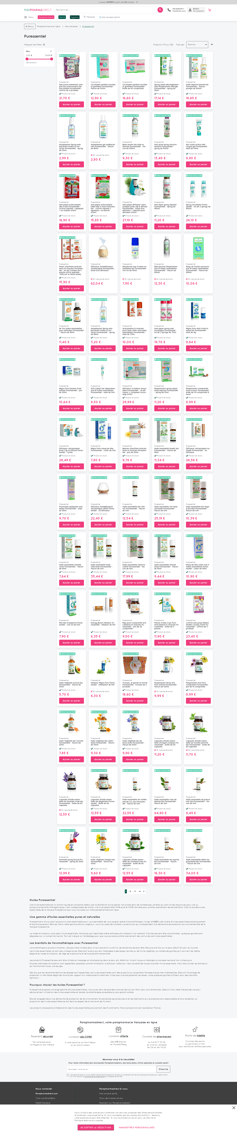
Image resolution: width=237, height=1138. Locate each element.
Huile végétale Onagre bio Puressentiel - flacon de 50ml (103, 862)
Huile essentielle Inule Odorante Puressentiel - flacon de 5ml (102, 567)
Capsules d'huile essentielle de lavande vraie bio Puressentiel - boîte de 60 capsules (71, 802)
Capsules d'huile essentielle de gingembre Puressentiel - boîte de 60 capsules (103, 802)
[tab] (38, 44)
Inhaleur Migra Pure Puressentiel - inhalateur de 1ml (103, 684)
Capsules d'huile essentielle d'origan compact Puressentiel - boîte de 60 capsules (166, 744)
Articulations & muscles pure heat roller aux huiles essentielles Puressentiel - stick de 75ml (134, 331)
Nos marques (71, 26)
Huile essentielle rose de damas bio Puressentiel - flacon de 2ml (165, 801)
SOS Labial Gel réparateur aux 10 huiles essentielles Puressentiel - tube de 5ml (103, 390)
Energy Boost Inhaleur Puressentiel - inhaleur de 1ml (103, 624)
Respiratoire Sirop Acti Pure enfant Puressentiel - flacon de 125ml (166, 685)
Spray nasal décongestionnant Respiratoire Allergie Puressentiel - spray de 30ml (166, 87)
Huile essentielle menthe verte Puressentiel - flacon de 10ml (71, 567)
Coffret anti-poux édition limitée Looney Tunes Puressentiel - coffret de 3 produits (197, 626)
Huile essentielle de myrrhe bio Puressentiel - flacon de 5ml (166, 862)
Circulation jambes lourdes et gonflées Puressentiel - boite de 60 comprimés (134, 87)
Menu (31, 17)
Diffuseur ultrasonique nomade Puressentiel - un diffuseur (198, 450)
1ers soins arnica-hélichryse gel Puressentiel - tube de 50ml (197, 146)
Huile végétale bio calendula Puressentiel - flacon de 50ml (102, 743)
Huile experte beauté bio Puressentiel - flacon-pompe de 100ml (197, 87)
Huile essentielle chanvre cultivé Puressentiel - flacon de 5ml (133, 567)
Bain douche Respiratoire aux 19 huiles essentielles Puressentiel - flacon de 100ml (165, 269)
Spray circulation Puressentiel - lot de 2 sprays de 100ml (198, 207)
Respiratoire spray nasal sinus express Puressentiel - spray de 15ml (166, 390)
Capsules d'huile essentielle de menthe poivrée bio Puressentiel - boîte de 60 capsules (198, 744)
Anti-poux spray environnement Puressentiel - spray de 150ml (165, 146)
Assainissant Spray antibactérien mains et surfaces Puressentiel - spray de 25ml (71, 147)
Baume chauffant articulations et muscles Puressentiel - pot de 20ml (134, 450)
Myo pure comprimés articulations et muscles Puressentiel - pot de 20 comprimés (134, 626)
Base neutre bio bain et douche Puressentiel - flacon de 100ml (134, 146)
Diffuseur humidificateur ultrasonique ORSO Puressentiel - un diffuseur (103, 509)
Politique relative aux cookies (89, 1120)
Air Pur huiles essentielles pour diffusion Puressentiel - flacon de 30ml (71, 330)
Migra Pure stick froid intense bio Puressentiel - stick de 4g (197, 330)
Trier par (180, 45)
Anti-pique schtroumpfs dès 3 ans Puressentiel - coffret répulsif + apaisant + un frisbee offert (71, 208)
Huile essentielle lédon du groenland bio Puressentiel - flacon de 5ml (198, 862)
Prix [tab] (28, 51)
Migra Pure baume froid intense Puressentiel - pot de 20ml (70, 390)
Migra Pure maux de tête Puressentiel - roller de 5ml (103, 449)
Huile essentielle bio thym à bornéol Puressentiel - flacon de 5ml (197, 509)
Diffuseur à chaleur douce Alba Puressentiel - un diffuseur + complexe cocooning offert (134, 391)
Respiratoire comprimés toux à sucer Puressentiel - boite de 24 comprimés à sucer (198, 391)
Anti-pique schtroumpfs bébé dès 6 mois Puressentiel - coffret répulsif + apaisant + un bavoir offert (103, 208)
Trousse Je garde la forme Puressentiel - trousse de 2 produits (134, 685)
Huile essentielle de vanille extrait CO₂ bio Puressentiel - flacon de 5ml (134, 802)
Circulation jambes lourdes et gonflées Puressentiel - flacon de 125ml (103, 87)
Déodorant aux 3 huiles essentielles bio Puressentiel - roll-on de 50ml (134, 269)
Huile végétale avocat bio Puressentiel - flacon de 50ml (71, 685)
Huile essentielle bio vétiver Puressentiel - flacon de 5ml (133, 509)
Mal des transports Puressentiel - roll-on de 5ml (71, 624)
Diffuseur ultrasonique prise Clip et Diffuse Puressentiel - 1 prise (71, 450)
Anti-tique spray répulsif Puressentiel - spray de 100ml (165, 207)
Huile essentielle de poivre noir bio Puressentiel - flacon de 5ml (198, 801)
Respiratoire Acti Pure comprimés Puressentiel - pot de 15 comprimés (197, 685)
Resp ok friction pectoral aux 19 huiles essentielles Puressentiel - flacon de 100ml (197, 269)
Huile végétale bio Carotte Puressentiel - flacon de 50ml (71, 743)
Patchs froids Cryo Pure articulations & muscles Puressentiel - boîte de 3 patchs (166, 626)
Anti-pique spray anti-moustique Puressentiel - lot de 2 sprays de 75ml (165, 330)
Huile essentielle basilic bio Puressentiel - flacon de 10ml (166, 450)
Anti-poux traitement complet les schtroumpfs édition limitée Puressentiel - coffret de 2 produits (71, 87)
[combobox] (109, 9)
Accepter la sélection (96, 1127)
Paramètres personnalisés (136, 1127)
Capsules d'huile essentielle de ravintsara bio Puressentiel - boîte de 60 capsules (134, 862)
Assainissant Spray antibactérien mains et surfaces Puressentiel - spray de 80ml (103, 331)
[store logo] (38, 10)
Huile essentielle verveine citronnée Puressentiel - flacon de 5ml (165, 509)
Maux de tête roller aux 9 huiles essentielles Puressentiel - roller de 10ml (197, 567)
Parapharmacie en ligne (48, 26)
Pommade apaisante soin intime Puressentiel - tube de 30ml (71, 509)
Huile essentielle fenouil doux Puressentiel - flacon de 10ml (166, 567)
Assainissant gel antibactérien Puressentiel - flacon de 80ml (103, 146)
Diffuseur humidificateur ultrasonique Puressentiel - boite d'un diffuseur (103, 269)
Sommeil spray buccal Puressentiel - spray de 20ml (71, 861)
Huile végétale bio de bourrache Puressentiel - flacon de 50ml (133, 743)
